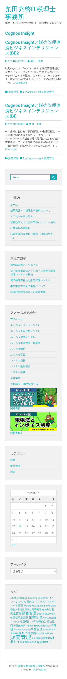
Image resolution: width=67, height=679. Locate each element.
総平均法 (49, 633)
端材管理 (40, 633)
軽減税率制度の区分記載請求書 (27, 292)
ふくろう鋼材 (17, 348)
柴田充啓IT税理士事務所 (30, 13)
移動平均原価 (27, 633)
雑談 (12, 471)
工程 (49, 617)
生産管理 (36, 629)
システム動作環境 (20, 366)
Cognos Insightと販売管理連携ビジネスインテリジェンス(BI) (32, 110)
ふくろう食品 (17, 354)
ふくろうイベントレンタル (25, 325)
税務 (12, 460)
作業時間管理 (50, 605)
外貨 (44, 617)
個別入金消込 (17, 609)
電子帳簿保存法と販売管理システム (30, 280)
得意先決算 (19, 625)
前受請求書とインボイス (24, 265)
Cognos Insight (34, 91)
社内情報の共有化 (20, 228)
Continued (21, 82)
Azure (13, 597)
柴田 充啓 (36, 61)
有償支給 (29, 625)
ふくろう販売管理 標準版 (25, 342)
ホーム (14, 204)
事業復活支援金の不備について (27, 286)
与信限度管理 (38, 605)
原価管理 (29, 613)
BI (24, 91)
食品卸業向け (44, 642)
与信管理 (27, 605)
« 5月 (13, 545)
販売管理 (13, 91)
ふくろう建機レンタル (22, 337)
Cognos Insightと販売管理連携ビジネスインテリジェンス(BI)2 (32, 47)
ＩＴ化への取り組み (21, 216)
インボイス (41, 601)
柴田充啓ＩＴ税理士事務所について (30, 210)
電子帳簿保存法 (28, 642)
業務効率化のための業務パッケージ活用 (32, 222)
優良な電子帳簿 (33, 609)
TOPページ (16, 319)
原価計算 (40, 613)
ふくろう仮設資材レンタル (25, 331)
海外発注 (46, 625)
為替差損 (17, 629)
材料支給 (38, 625)
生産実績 (26, 629)
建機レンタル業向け (35, 621)
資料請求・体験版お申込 (24, 384)
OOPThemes (40, 669)
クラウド (51, 601)
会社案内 (15, 378)
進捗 (34, 638)
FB (36, 598)
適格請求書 (42, 638)
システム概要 (17, 372)
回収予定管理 (20, 617)
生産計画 (47, 629)
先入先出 (46, 609)
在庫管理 (35, 617)
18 (20, 526)
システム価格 (17, 360)
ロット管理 (16, 605)
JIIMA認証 (43, 597)
